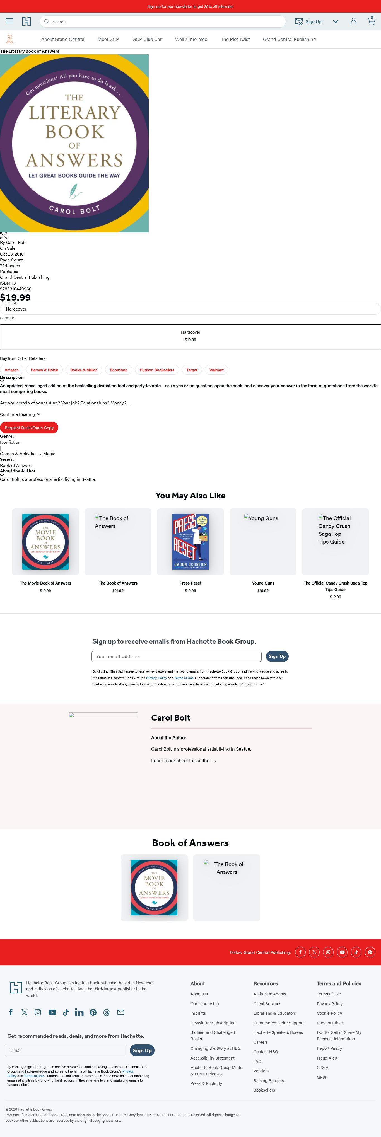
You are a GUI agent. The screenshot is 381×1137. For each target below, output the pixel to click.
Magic (49, 453)
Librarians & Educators (275, 1013)
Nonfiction (10, 442)
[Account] (354, 21)
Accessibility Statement (213, 1058)
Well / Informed (191, 39)
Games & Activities (19, 453)
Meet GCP (108, 39)
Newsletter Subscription (213, 1023)
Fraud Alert (327, 1058)
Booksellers (264, 1090)
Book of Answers (16, 465)
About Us (199, 994)
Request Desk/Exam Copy (29, 427)
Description (11, 377)
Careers (261, 1042)
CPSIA (323, 1067)
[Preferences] (336, 21)
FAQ (257, 1061)
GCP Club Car (147, 39)
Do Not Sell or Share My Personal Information (339, 1035)
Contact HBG (266, 1051)
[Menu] (9, 20)
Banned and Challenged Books (213, 1035)
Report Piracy (329, 1048)
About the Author (17, 471)
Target (192, 369)
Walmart (216, 369)
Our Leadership (205, 1003)
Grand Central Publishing (289, 39)
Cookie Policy (329, 1013)
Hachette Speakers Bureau (278, 1032)
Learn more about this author (181, 760)
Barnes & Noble (44, 369)
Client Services (267, 1003)
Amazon (12, 369)
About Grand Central (62, 39)
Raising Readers (269, 1080)
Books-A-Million (84, 369)
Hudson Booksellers (157, 369)
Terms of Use (329, 994)
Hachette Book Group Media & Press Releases (217, 1070)
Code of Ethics (330, 1023)
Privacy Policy (330, 1003)
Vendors (261, 1070)
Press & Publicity (206, 1083)
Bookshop (118, 369)
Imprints (198, 1013)
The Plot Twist (235, 39)
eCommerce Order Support (279, 1023)
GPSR (322, 1077)
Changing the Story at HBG (216, 1048)
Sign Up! (314, 21)
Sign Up (277, 656)
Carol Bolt (16, 242)
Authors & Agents (270, 994)
